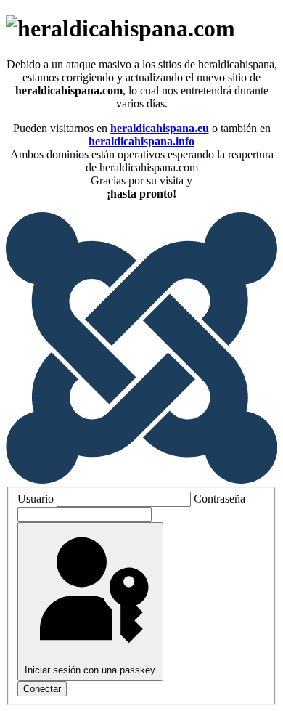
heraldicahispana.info (141, 141)
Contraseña (219, 498)
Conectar (42, 688)
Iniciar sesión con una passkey (90, 670)
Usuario (35, 498)
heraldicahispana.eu (159, 128)
